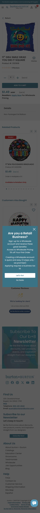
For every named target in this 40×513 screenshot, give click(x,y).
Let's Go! (20, 275)
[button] (34, 503)
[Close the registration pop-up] (34, 229)
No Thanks (20, 280)
